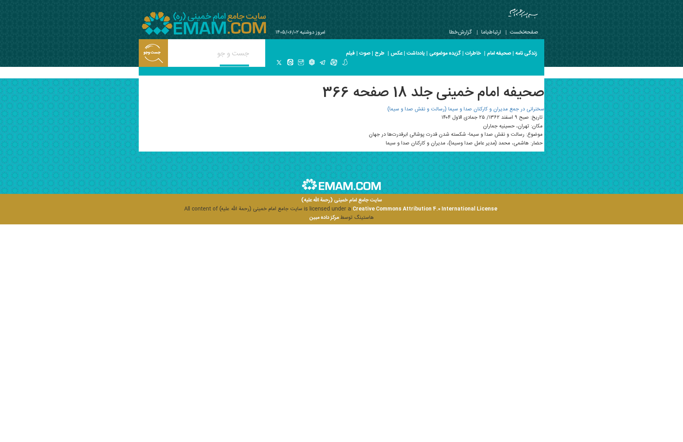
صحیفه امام (499, 53)
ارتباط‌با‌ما (491, 32)
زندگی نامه (526, 53)
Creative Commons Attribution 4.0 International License (425, 209)
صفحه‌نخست (524, 32)
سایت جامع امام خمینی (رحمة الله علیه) (341, 200)
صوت (364, 53)
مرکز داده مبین (324, 217)
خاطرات (473, 53)
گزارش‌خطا (460, 32)
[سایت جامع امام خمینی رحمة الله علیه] (204, 23)
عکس (396, 53)
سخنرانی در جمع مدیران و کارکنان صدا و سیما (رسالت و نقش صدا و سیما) (465, 109)
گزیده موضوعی (445, 53)
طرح (380, 53)
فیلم (350, 53)
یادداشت (416, 53)
